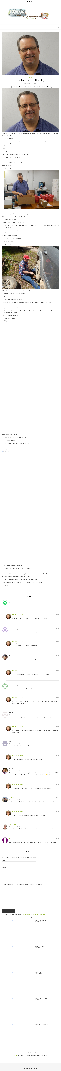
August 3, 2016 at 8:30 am (14, 656)
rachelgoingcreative (15, 684)
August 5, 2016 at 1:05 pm (14, 826)
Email (4, 867)
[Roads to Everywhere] (30, 14)
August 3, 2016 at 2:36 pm (14, 799)
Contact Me (41, 1066)
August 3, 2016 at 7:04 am (17, 616)
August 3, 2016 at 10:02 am (14, 714)
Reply (57, 601)
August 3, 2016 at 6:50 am (14, 602)
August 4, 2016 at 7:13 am (17, 756)
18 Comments (34, 83)
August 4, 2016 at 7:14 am (17, 785)
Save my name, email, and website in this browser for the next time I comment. (22, 884)
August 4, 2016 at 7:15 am (17, 812)
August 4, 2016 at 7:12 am (17, 699)
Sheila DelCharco (14, 797)
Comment (4, 887)
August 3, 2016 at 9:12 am (17, 643)
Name (4, 860)
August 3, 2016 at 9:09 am (14, 685)
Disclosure (14, 1055)
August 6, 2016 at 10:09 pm (14, 839)
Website (4, 875)
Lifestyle (30, 77)
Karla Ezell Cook (17, 614)
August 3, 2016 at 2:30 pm (14, 770)
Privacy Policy (35, 1066)
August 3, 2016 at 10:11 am (18, 728)
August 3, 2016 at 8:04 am (14, 629)
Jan (10, 838)
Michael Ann (12, 824)
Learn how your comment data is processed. (34, 914)
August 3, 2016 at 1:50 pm (14, 743)
